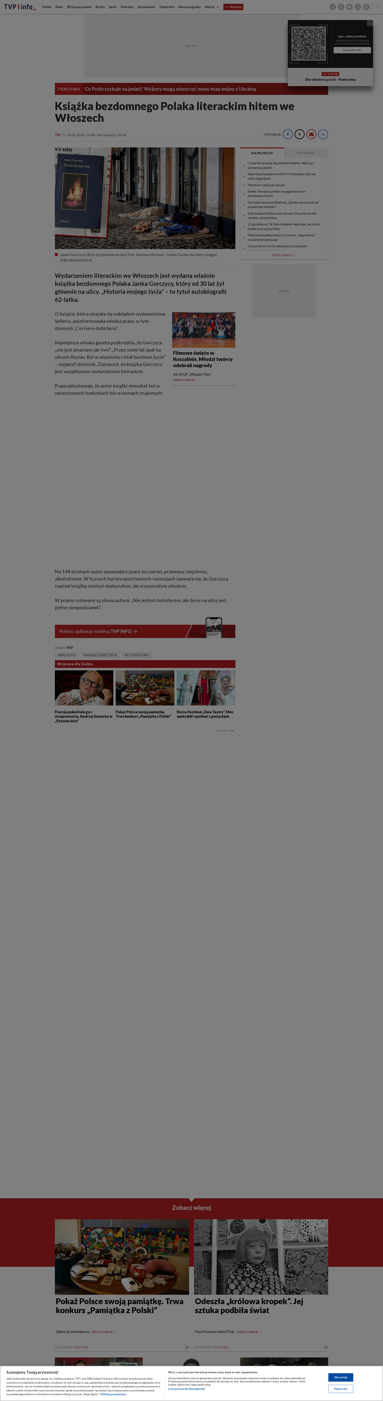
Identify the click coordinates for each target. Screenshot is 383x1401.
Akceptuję (340, 1377)
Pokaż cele (340, 1388)
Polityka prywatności (113, 1394)
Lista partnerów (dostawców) (186, 1388)
